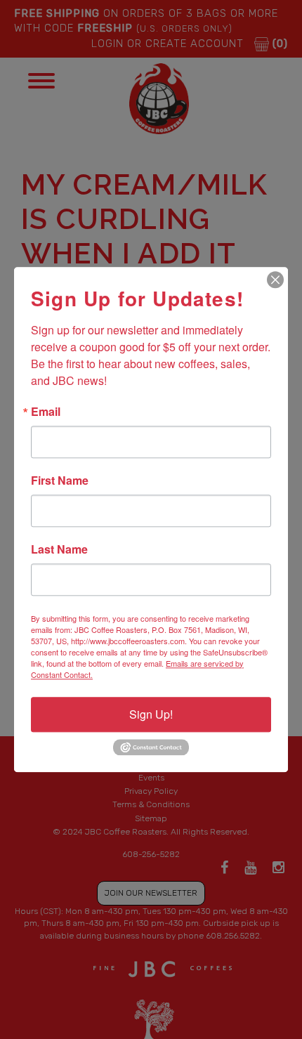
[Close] (275, 279)
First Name (59, 480)
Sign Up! (151, 714)
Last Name (59, 549)
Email (45, 411)
